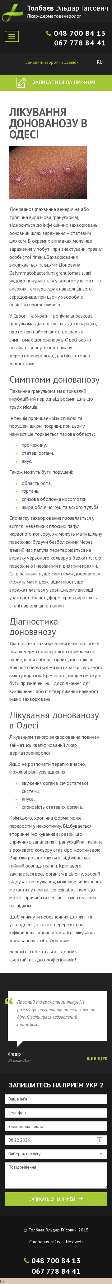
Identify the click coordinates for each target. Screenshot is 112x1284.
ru (100, 62)
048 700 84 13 (80, 33)
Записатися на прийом (63, 82)
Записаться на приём (52, 1199)
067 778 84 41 (80, 43)
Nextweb (74, 1241)
